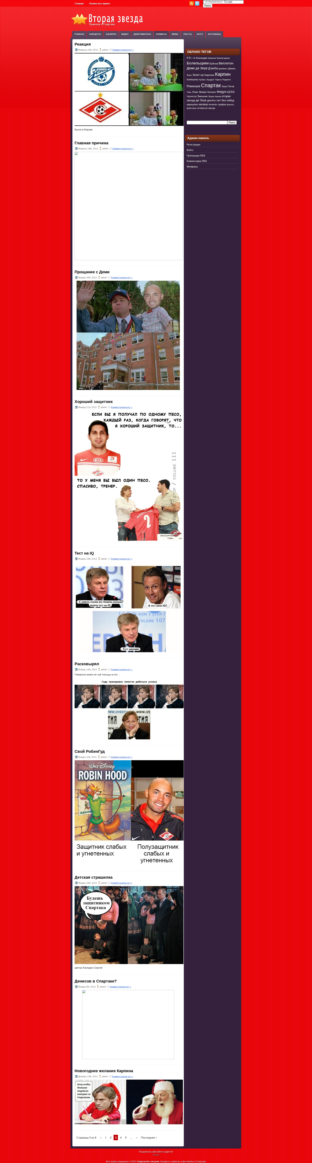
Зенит (196, 75)
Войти (190, 150)
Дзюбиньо (223, 68)
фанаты (230, 104)
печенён (213, 104)
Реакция (83, 44)
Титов (231, 86)
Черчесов (191, 96)
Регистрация (193, 144)
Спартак (211, 85)
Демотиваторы (142, 34)
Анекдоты (95, 34)
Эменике (202, 96)
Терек (224, 86)
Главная (79, 3)
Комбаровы (192, 79)
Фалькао (211, 92)
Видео (125, 34)
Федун (221, 91)
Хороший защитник (94, 401)
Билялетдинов (223, 58)
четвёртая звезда (206, 108)
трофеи (222, 104)
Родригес (226, 79)
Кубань (202, 79)
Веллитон (226, 63)
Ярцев (211, 96)
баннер (218, 96)
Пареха (218, 79)
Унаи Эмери (199, 92)
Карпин (223, 73)
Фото (200, 34)
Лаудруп (210, 79)
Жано (189, 75)
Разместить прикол (99, 3)
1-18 (193, 57)
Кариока (209, 75)
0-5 (188, 58)
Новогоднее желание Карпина (104, 1071)
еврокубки (192, 104)
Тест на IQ (84, 553)
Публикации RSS (196, 155)
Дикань (231, 68)
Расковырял (87, 664)
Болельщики (198, 62)
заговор (203, 104)
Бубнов (213, 63)
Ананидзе (201, 58)
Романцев (193, 86)
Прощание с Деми (92, 272)
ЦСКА (231, 92)
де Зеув (201, 100)
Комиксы (161, 34)
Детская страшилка (93, 877)
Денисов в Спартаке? (96, 981)
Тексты (187, 34)
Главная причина (91, 143)
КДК (202, 75)
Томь (189, 92)
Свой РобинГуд (90, 751)
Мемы (175, 34)
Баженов (212, 58)
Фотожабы (214, 34)
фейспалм (191, 108)
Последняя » (149, 1137)
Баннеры (111, 34)
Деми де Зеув (197, 68)
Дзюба (213, 68)
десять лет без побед (220, 100)
